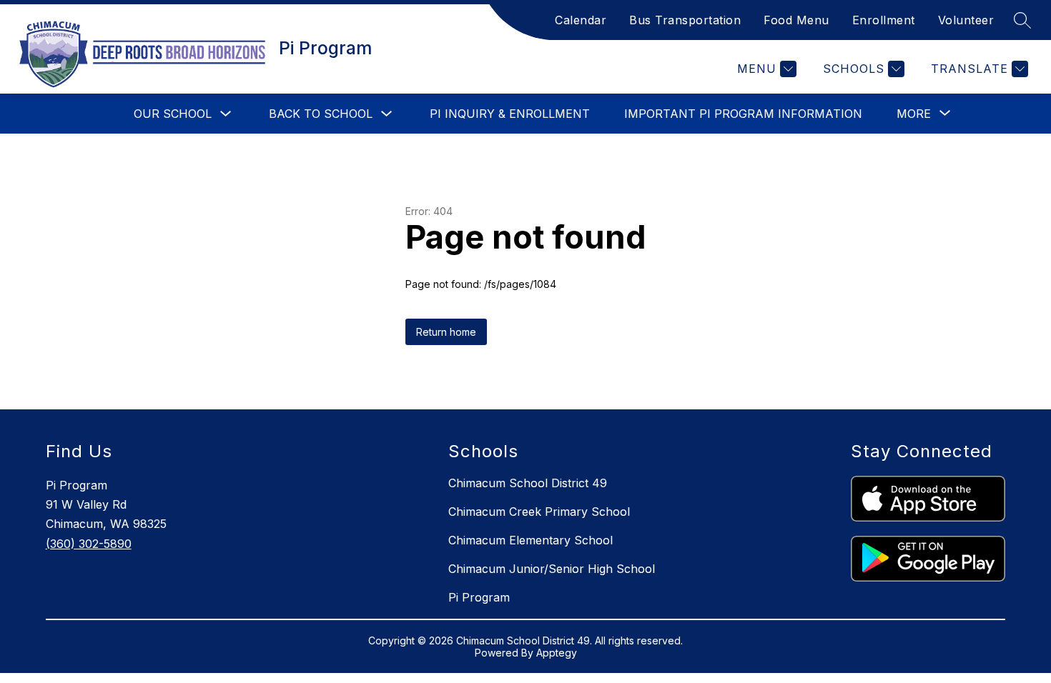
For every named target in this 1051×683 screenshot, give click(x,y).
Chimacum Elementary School (530, 540)
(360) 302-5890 (89, 544)
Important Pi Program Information (743, 113)
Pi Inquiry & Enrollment (510, 113)
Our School (173, 113)
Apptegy (556, 653)
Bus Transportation (685, 20)
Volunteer (966, 20)
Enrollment (883, 20)
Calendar (580, 20)
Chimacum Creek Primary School (539, 511)
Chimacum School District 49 (527, 483)
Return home (446, 332)
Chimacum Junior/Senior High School (551, 569)
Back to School (320, 113)
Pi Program (479, 597)
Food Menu (796, 20)
